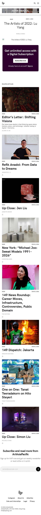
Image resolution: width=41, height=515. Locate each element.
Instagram (11, 498)
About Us (21, 498)
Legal (25, 501)
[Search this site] (34, 3)
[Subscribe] (38, 469)
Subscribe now (20, 61)
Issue (11, 19)
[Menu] (38, 3)
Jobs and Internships (13, 501)
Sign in (30, 66)
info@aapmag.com (6, 510)
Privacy (32, 501)
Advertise (30, 498)
